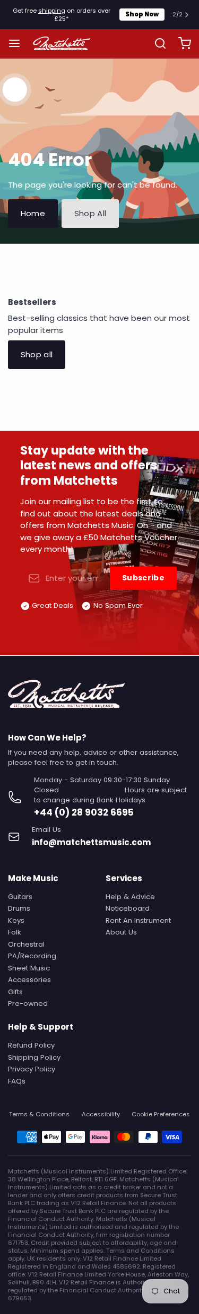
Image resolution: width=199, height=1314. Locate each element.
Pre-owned (28, 1003)
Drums (19, 908)
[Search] (156, 43)
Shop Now (142, 14)
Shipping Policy (34, 1057)
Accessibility (101, 1114)
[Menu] (18, 43)
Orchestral (26, 944)
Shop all (37, 354)
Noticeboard (128, 908)
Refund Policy (31, 1045)
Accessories (29, 980)
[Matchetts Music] (62, 43)
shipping (51, 10)
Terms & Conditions (39, 1114)
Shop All (90, 213)
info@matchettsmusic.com (91, 842)
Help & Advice (130, 897)
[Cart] (180, 43)
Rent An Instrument (138, 920)
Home (33, 213)
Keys (16, 920)
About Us (121, 932)
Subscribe (143, 577)
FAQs (16, 1081)
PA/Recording (32, 956)
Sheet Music (29, 968)
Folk (14, 932)
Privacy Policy (31, 1069)
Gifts (15, 992)
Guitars (20, 897)
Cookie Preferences (161, 1114)
